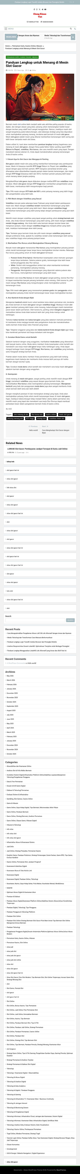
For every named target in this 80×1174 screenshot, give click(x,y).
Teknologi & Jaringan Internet (17, 1103)
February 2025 (11, 736)
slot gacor (10, 496)
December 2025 (12, 693)
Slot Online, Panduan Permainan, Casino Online (23, 1032)
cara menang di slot (21, 414)
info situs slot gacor (14, 838)
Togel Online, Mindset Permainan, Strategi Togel (23, 1134)
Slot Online (10, 1001)
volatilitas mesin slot (56, 418)
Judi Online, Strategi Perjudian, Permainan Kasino (24, 851)
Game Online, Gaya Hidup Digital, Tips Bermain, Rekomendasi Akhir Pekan (32, 808)
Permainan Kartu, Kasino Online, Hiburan (22, 57)
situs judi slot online (14, 960)
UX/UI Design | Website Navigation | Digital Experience (26, 1153)
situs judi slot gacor (14, 956)
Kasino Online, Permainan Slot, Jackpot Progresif (24, 862)
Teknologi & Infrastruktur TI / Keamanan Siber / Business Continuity (30, 1099)
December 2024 (12, 745)
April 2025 (10, 728)
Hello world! (32, 663)
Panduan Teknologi (13, 927)
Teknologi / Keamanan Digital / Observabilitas (23, 1073)
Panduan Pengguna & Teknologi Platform (21, 912)
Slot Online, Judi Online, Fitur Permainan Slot (22, 1010)
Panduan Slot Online (14, 916)
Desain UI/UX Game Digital (16, 786)
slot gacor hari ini (13, 470)
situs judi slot (11, 951)
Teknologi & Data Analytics (16, 1086)
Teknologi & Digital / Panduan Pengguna (20, 1090)
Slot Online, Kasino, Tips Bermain (18, 1019)
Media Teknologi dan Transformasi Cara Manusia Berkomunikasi (29, 638)
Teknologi (10, 1069)
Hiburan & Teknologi (14, 825)
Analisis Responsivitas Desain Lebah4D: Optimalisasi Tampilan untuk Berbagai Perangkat (37, 2)
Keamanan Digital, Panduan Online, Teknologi (22, 879)
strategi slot (41, 418)
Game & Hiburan (12, 803)
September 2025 (12, 706)
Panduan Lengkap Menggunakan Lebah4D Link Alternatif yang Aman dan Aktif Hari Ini (36, 651)
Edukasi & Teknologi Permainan (18, 790)
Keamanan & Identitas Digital (17, 866)
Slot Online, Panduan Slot (15, 1036)
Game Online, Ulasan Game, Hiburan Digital (22, 821)
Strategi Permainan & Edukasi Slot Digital (21, 1064)
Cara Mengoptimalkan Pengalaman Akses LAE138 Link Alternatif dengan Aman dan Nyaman (39, 633)
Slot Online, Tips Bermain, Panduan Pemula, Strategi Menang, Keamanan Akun (34, 1045)
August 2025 (11, 710)
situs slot (10, 964)
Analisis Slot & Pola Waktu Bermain (19, 770)
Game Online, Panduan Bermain (17, 812)
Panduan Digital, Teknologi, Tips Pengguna (21, 908)
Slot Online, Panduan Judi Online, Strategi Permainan (25, 1027)
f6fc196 (10, 70)
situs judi (10, 947)
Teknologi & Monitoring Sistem (17, 1108)
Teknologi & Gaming (14, 1095)
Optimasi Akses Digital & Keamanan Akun (21, 892)
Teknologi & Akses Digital (16, 1077)
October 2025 (11, 702)
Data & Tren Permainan (15, 782)
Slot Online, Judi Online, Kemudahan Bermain (22, 1014)
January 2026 (11, 689)
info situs (10, 829)
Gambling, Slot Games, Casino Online (20, 799)
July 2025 (10, 715)
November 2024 (12, 749)
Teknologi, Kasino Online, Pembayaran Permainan (24, 1129)
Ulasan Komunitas (13, 1145)
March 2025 (11, 732)
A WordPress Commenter (16, 663)
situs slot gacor (12, 479)
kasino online (51, 414)
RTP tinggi (30, 418)
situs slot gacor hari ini (15, 513)
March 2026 (11, 680)
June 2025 (10, 719)
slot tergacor (11, 1049)
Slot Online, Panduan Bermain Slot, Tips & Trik (23, 1023)
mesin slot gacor (65, 414)
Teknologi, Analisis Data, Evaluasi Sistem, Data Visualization (28, 1125)
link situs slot (11, 488)
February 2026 (11, 684)
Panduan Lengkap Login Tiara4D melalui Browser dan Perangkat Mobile (32, 642)
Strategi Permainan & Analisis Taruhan (20, 1060)
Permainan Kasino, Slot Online (17, 943)
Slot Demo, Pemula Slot (15, 988)
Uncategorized (12, 1149)
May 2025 (10, 724)
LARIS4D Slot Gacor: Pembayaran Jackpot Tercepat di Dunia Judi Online (37, 449)
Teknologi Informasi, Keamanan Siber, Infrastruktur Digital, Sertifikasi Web (32, 1121)
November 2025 (12, 697)
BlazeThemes (61, 1170)
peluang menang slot (15, 418)
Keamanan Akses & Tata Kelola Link (19, 871)
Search (8, 616)
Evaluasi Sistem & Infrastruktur (17, 795)
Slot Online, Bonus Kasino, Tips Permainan (21, 1006)
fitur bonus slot (37, 414)
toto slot (10, 591)
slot (8, 522)
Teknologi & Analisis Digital (16, 1082)
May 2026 (10, 676)
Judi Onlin (10, 847)
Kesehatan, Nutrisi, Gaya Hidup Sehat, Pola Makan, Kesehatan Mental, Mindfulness (35, 884)
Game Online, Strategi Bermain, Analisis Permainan (24, 816)
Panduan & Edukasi (13, 897)
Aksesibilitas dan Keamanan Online (19, 766)
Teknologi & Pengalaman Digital (18, 1112)
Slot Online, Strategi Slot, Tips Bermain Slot (22, 1040)
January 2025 (11, 741)
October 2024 (11, 754)
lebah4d (9, 888)
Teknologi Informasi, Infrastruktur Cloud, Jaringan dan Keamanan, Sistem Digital (34, 1116)
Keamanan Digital (13, 875)
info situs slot (11, 834)
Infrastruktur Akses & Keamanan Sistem (20, 842)
